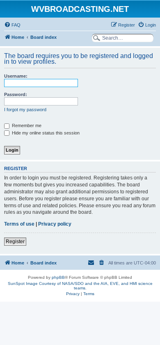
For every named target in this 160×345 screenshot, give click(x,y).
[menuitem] (12, 25)
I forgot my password (25, 109)
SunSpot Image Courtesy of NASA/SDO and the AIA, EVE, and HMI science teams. (80, 285)
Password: (15, 94)
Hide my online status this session (45, 132)
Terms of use (19, 224)
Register (15, 241)
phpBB (58, 277)
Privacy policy (54, 224)
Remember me (26, 125)
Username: (15, 76)
